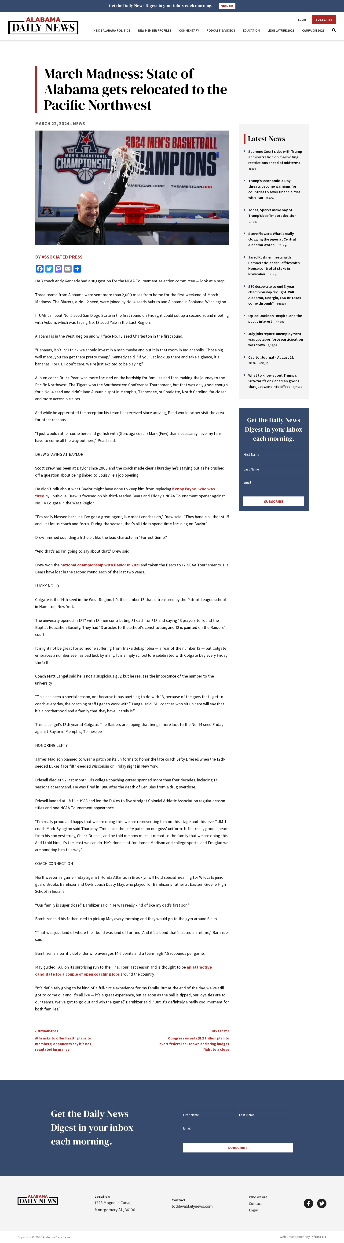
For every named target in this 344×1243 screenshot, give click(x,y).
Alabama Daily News (43, 25)
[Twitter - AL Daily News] (321, 1203)
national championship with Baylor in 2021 (100, 565)
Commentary (189, 30)
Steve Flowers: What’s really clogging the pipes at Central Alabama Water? (272, 239)
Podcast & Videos (221, 30)
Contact (255, 1203)
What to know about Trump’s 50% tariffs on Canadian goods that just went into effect (273, 381)
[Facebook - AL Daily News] (308, 1203)
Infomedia (318, 1237)
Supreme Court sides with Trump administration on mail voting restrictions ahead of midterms (275, 157)
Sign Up (227, 6)
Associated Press (62, 257)
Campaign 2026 (313, 30)
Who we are (258, 1197)
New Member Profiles (154, 30)
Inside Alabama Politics (111, 30)
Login (302, 19)
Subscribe (324, 20)
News (79, 123)
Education (251, 30)
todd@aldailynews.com (192, 1206)
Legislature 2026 (280, 30)
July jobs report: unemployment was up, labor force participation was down (275, 339)
